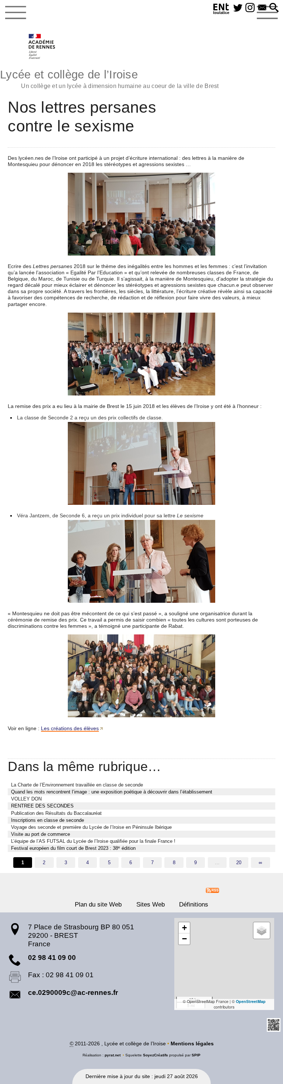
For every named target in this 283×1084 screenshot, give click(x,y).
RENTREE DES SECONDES (42, 806)
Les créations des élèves (70, 728)
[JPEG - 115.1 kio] (141, 214)
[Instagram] (250, 8)
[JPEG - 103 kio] (141, 561)
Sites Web (150, 904)
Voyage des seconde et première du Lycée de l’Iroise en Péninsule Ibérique (91, 827)
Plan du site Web (98, 904)
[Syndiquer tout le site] (212, 890)
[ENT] (221, 10)
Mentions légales (192, 1043)
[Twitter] (238, 8)
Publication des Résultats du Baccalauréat (56, 813)
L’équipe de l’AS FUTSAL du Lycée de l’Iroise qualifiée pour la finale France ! (93, 841)
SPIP (196, 1055)
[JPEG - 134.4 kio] (141, 354)
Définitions (193, 904)
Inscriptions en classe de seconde (47, 820)
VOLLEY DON (26, 799)
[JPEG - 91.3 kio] (141, 463)
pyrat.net (112, 1055)
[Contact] (262, 8)
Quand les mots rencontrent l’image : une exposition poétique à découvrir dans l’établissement (111, 792)
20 (238, 862)
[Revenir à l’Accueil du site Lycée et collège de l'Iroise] (42, 46)
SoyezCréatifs (155, 1055)
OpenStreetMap (251, 1001)
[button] (274, 8)
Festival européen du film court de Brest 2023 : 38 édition (73, 848)
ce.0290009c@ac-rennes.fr (73, 992)
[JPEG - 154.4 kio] (141, 675)
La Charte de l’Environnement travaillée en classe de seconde (77, 785)
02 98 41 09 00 (52, 957)
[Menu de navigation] (15, 12)
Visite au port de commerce (40, 834)
